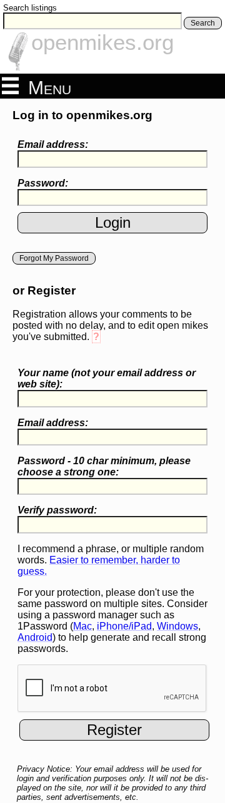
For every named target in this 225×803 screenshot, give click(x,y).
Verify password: (57, 510)
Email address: (53, 144)
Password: (43, 183)
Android (35, 637)
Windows (177, 626)
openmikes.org (102, 42)
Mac (82, 626)
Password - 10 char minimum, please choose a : (104, 466)
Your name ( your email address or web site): (107, 378)
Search (203, 23)
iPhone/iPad (124, 626)
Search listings (30, 7)
